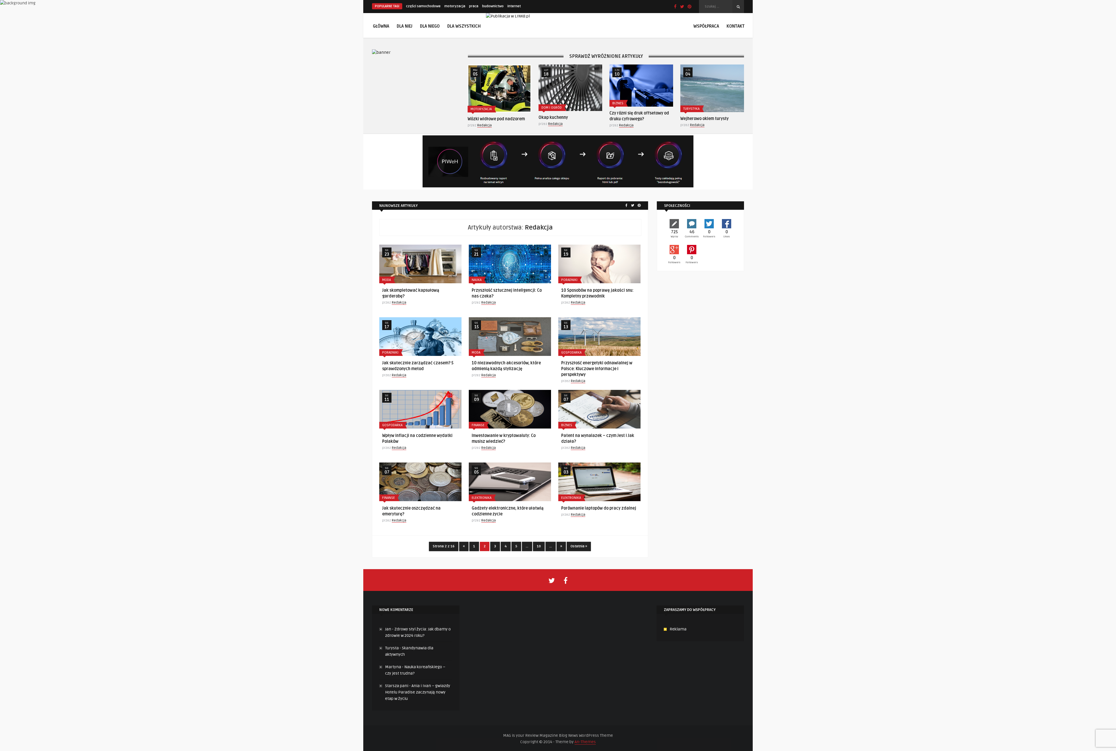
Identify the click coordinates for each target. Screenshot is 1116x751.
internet (514, 6)
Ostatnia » (578, 546)
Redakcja (484, 125)
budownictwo (493, 6)
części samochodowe (423, 6)
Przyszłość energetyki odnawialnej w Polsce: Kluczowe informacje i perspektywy (596, 369)
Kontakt (736, 26)
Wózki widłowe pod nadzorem (496, 118)
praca (473, 6)
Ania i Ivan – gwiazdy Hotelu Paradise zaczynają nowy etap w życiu (417, 692)
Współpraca (706, 26)
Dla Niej (404, 26)
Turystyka (691, 109)
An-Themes (585, 741)
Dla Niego (430, 26)
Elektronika (481, 498)
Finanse (478, 425)
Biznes (617, 103)
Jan (388, 629)
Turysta (392, 648)
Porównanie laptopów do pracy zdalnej (598, 508)
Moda (386, 280)
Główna (381, 26)
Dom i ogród (551, 107)
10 (539, 546)
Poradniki (569, 280)
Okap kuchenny (553, 117)
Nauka (477, 280)
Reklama (678, 629)
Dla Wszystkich (464, 26)
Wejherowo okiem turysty (704, 118)
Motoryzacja (481, 109)
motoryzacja (454, 6)
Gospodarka (571, 352)
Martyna (393, 666)
